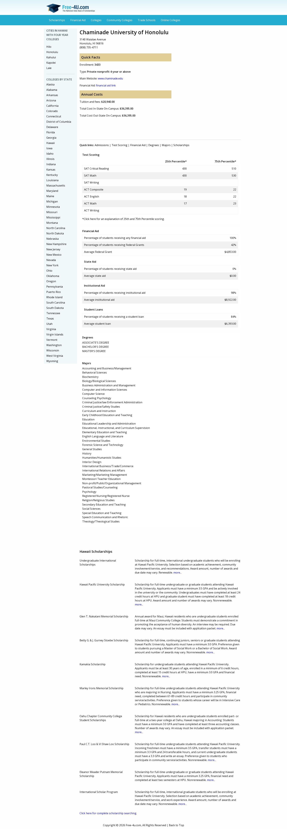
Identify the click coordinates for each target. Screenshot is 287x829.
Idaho (49, 153)
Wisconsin (52, 350)
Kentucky (52, 175)
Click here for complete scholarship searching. (108, 813)
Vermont (51, 340)
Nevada (51, 260)
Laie (48, 68)
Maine (50, 196)
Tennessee (53, 313)
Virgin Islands (54, 334)
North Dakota (55, 233)
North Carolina (55, 228)
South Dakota (55, 308)
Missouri (51, 212)
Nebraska (52, 239)
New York (52, 265)
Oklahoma (52, 276)
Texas (50, 318)
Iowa (49, 148)
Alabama (51, 90)
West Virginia (54, 356)
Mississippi (53, 217)
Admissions (102, 145)
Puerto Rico (53, 292)
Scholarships (57, 20)
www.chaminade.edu (110, 78)
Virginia (51, 329)
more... (177, 572)
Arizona (51, 100)
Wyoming (52, 361)
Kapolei (51, 62)
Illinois (50, 159)
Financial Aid (78, 20)
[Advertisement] (140, 127)
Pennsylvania (54, 286)
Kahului (51, 57)
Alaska (50, 84)
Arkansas (52, 95)
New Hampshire (56, 244)
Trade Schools (146, 20)
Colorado (52, 111)
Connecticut (53, 116)
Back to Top (176, 825)
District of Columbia (58, 122)
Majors (166, 145)
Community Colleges (119, 20)
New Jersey (53, 249)
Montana (52, 223)
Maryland (52, 191)
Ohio (49, 270)
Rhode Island (54, 297)
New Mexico (53, 254)
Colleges (96, 20)
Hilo (48, 47)
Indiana (51, 164)
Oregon (51, 281)
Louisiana (52, 180)
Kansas (50, 169)
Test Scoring (119, 145)
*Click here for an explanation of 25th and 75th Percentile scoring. (123, 219)
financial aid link (106, 85)
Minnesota (53, 207)
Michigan (52, 201)
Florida (50, 132)
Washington (54, 345)
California (52, 106)
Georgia (51, 137)
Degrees (153, 145)
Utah (49, 324)
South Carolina (55, 302)
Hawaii (50, 143)
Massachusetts (55, 185)
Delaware (52, 127)
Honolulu (52, 52)
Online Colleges (170, 20)
